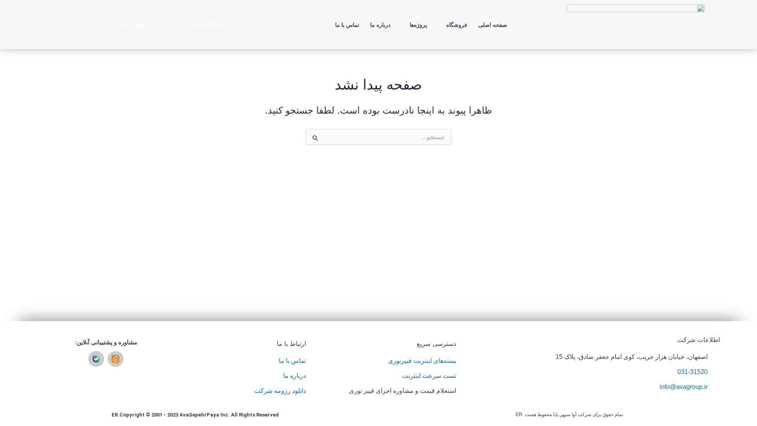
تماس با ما (347, 25)
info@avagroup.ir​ (684, 386)
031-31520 (692, 371)
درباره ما (380, 25)
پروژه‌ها (418, 25)
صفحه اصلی (492, 25)
